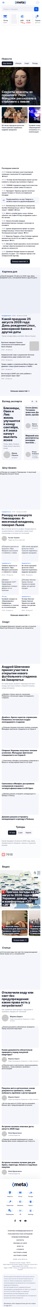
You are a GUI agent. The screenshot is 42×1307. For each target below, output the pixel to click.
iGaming (30, 1214)
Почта (20, 1196)
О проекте (20, 1249)
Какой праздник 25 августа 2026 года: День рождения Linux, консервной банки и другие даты (19, 325)
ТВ (20, 1214)
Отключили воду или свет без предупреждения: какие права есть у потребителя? (17, 999)
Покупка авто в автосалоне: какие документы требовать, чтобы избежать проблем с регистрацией (19, 1090)
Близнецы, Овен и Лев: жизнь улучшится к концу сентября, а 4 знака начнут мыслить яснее (11, 424)
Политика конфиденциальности (20, 1231)
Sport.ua (20, 1246)
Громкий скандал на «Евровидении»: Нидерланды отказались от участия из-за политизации (10, 603)
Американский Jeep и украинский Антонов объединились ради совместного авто (17, 356)
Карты (31, 1205)
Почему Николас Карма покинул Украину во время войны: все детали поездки (29, 603)
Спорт (27, 63)
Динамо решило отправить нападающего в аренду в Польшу (18, 818)
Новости (10, 1196)
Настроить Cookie (20, 1252)
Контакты (20, 1240)
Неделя (28, 832)
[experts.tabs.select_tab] (32, 401)
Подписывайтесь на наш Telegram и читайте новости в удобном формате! (20, 200)
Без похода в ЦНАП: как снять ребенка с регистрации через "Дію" (16, 375)
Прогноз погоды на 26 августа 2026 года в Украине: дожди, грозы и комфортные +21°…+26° (20, 889)
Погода (35, 63)
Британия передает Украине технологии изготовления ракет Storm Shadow (13, 345)
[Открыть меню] (3, 2)
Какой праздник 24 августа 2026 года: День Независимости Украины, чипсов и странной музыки (19, 843)
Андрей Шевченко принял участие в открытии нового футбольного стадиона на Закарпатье (19, 673)
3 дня (20, 832)
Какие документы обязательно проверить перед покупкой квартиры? (17, 1052)
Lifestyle (18, 63)
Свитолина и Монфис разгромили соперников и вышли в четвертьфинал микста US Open (18, 785)
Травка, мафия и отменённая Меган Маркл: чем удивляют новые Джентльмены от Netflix (19, 365)
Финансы (20, 1205)
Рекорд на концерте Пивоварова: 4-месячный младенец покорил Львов (17, 520)
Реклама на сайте (20, 1243)
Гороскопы (9, 1205)
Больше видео (19, 940)
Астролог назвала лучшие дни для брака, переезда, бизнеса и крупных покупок (19, 1164)
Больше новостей (19, 391)
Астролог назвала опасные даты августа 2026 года (18, 1127)
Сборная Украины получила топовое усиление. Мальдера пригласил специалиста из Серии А (19, 752)
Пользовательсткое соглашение (20, 1234)
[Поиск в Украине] (36, 9)
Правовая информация (20, 1237)
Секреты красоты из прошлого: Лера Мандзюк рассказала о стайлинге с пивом (10, 569)
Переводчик (10, 1214)
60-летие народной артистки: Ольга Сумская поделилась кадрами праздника (13, 127)
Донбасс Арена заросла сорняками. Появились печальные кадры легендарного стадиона (19, 719)
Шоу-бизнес (7, 63)
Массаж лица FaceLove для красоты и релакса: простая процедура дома (15, 923)
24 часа (12, 832)
